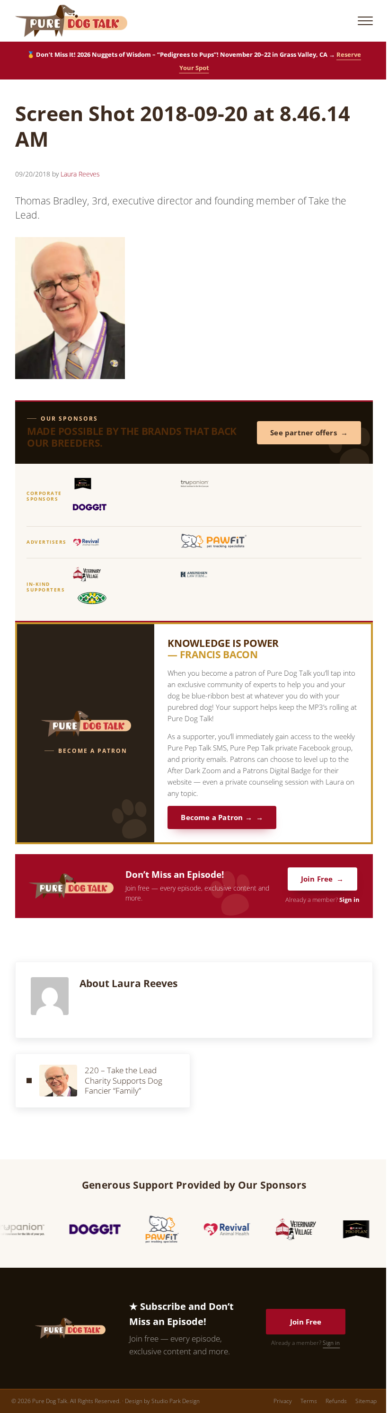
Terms (308, 1401)
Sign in (349, 900)
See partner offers (303, 432)
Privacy (282, 1401)
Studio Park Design (175, 1401)
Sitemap (366, 1401)
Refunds (336, 1401)
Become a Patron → (216, 817)
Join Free (317, 878)
